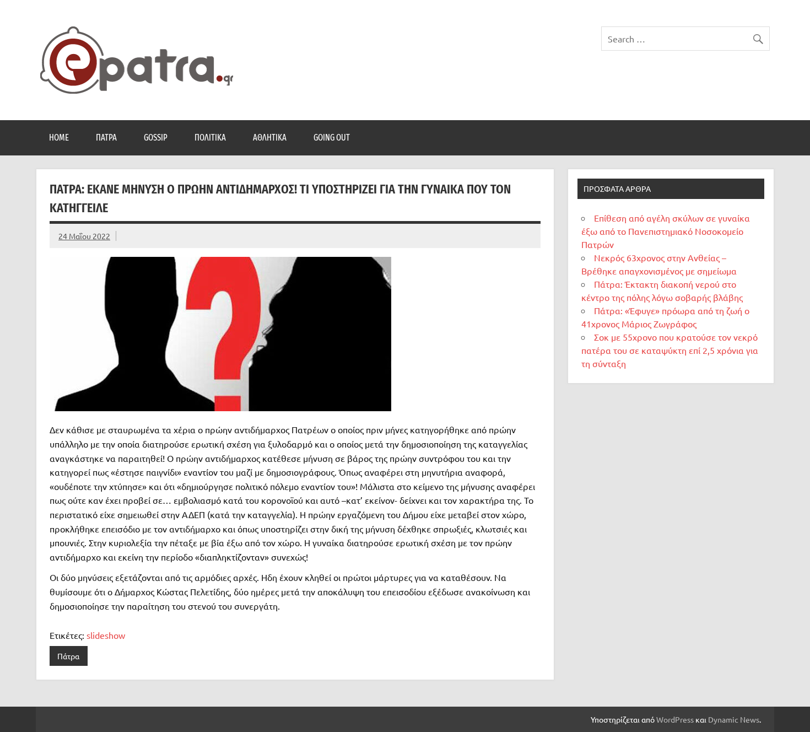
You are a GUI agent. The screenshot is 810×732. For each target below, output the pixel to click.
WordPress (675, 719)
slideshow (106, 634)
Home (59, 137)
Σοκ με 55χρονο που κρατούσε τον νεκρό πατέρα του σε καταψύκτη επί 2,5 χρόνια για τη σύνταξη (669, 350)
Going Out (332, 137)
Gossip (156, 137)
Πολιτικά (210, 137)
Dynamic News (733, 719)
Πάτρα (106, 137)
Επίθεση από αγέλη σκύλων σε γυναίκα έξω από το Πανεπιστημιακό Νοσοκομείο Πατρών (665, 231)
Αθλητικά (270, 137)
